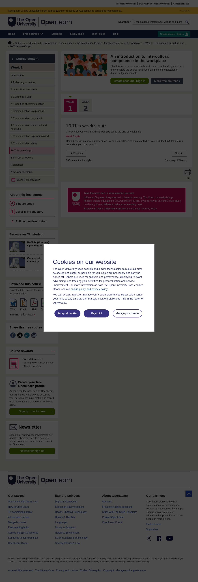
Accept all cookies (67, 313)
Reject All (96, 313)
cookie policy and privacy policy (89, 289)
